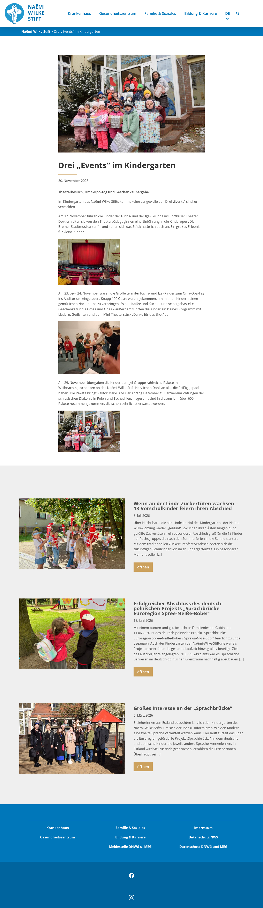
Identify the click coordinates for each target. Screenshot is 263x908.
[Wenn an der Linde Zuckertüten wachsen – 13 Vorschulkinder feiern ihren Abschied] (72, 533)
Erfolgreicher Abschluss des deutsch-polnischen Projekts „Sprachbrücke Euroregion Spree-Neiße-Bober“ (178, 608)
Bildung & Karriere (200, 13)
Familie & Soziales (160, 13)
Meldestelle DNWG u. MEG (130, 846)
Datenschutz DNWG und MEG (203, 846)
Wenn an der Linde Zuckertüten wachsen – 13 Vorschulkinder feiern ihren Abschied (186, 506)
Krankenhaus (79, 13)
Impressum (203, 827)
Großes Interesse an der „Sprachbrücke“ (183, 708)
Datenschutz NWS (203, 837)
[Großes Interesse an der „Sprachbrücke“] (72, 738)
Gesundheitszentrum (117, 13)
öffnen (143, 567)
